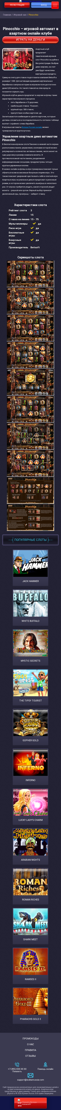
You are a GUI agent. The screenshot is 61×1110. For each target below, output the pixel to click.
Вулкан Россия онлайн (32, 127)
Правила (30, 1050)
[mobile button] (55, 5)
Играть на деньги (30, 39)
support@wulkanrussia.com (30, 1080)
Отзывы (30, 1056)
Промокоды (31, 1038)
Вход (44, 5)
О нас (30, 1044)
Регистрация (17, 5)
